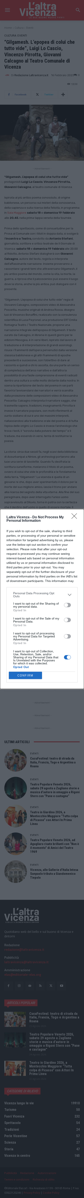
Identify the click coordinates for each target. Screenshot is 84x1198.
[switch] (67, 605)
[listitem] (42, 595)
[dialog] (42, 599)
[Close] (76, 517)
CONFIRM (25, 675)
